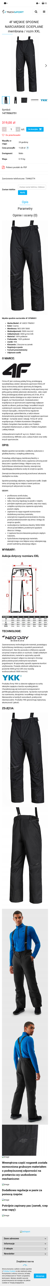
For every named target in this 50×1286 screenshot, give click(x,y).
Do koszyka (33, 129)
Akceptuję (40, 1276)
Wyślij (22, 192)
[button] (25, 1238)
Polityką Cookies (9, 1271)
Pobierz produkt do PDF (16, 167)
